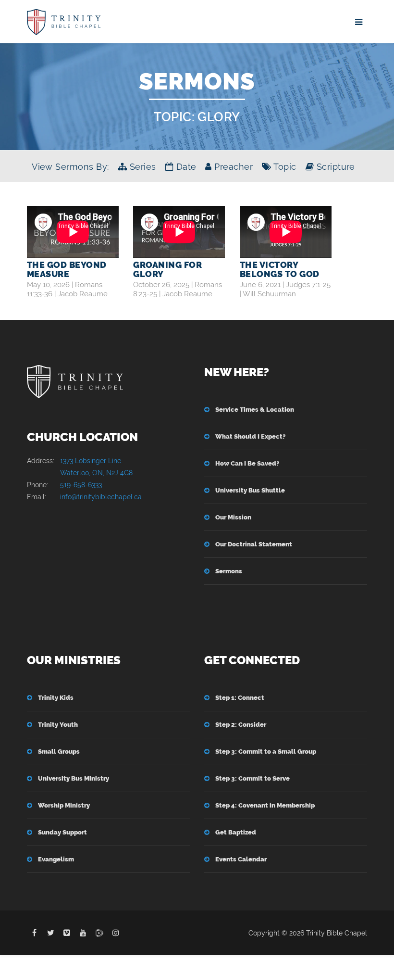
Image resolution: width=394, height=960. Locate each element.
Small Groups (59, 751)
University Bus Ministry (73, 778)
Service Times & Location (254, 409)
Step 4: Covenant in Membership (265, 805)
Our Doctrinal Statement (253, 544)
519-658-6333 (81, 485)
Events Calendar (241, 859)
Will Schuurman (269, 294)
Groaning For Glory (167, 269)
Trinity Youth (58, 724)
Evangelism (56, 859)
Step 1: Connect (239, 697)
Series (141, 167)
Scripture (334, 167)
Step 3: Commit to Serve (252, 778)
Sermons (228, 571)
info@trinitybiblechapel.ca (101, 497)
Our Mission (233, 517)
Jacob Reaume (83, 294)
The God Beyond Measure (67, 269)
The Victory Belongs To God (280, 269)
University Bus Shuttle (250, 490)
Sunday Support (62, 832)
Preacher (232, 167)
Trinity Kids (56, 697)
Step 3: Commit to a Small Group (265, 751)
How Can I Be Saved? (247, 463)
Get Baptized (235, 832)
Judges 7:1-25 (308, 284)
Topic (283, 167)
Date (184, 167)
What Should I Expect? (250, 436)
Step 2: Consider (240, 724)
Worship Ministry (64, 805)
